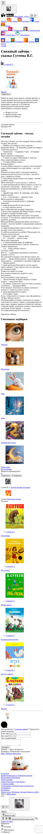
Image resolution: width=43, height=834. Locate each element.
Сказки (4, 46)
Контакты (16, 778)
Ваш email (5, 736)
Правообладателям (25, 776)
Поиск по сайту (33, 792)
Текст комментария (8, 738)
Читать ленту (6, 792)
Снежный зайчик (21, 729)
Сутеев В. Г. (10, 532)
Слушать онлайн (7, 784)
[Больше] (2, 129)
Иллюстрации (6, 778)
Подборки (16, 792)
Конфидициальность (9, 776)
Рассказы (10, 782)
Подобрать (5, 790)
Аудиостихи (28, 786)
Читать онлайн (6, 780)
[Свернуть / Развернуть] (33, 16)
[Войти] (9, 9)
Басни (22, 782)
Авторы (23, 792)
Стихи (17, 782)
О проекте (5, 773)
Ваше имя (5, 733)
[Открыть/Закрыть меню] (3, 3)
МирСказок (11, 794)
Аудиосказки (6, 786)
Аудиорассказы (17, 786)
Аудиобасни (5, 788)
